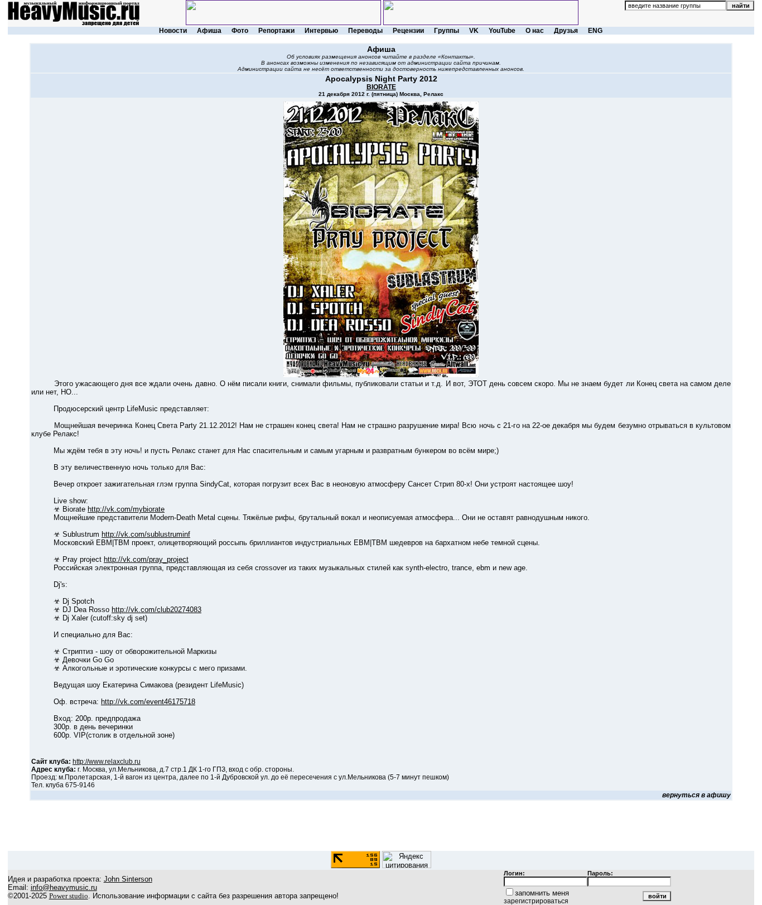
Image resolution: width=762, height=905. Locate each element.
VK (474, 31)
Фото (239, 31)
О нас (534, 31)
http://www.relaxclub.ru (107, 762)
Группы (446, 31)
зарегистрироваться (536, 901)
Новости (173, 31)
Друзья (566, 31)
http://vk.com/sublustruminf (146, 534)
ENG (595, 31)
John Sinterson (128, 879)
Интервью (321, 31)
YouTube (502, 31)
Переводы (365, 31)
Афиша (209, 31)
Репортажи (276, 31)
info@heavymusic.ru (64, 887)
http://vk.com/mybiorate (126, 509)
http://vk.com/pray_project (146, 559)
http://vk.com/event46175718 (148, 701)
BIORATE (381, 87)
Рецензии (408, 31)
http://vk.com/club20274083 (156, 609)
